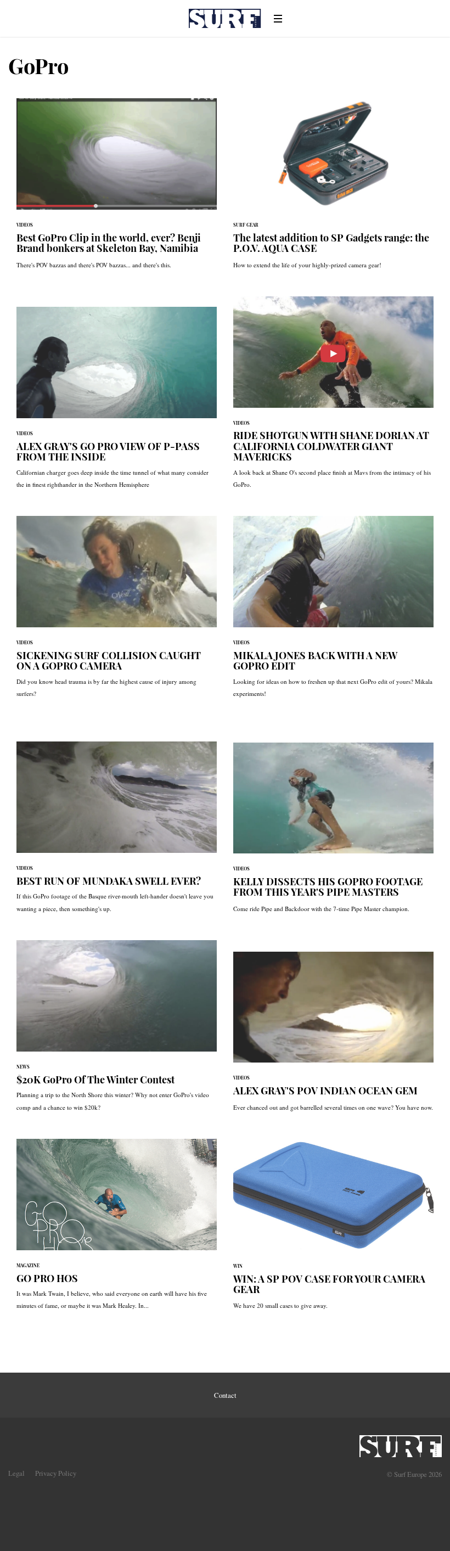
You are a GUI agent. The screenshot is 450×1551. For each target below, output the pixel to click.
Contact (225, 1395)
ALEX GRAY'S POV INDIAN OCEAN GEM (333, 1037)
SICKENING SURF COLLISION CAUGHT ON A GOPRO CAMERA (116, 612)
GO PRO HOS (116, 1230)
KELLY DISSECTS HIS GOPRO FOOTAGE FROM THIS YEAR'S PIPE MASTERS (333, 833)
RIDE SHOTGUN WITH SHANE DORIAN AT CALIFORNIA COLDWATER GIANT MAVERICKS (333, 397)
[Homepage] (400, 1443)
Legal (16, 1473)
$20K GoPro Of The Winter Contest (116, 1031)
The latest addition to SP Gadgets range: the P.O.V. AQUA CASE (333, 189)
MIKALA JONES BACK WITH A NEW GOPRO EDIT (333, 612)
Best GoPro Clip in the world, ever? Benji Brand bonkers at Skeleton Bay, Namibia (116, 189)
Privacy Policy (55, 1473)
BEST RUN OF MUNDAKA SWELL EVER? (116, 832)
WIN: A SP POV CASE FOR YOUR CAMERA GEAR (333, 1230)
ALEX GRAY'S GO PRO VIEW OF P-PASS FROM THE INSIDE (116, 403)
